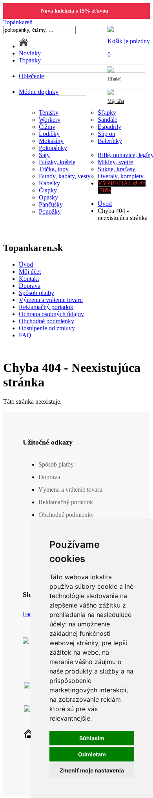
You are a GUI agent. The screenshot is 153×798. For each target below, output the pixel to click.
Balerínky (110, 140)
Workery (49, 119)
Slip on (106, 133)
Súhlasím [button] (91, 738)
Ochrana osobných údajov (51, 314)
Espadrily (109, 126)
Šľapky (107, 112)
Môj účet (30, 271)
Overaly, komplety (121, 176)
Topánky (30, 60)
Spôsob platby (36, 292)
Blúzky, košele (57, 162)
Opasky (48, 197)
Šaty (44, 155)
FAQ (25, 335)
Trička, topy (54, 169)
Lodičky (49, 133)
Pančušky (51, 204)
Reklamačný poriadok (46, 307)
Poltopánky (53, 148)
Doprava (29, 285)
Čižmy (47, 126)
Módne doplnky (38, 91)
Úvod (105, 203)
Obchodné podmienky (46, 321)
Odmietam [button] (92, 754)
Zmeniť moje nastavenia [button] (92, 770)
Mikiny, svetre (115, 162)
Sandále (107, 119)
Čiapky (48, 190)
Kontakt (29, 278)
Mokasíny (51, 140)
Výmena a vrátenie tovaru (51, 300)
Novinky (30, 53)
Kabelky (49, 183)
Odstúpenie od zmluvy (47, 328)
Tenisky (48, 112)
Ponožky (50, 211)
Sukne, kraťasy (116, 169)
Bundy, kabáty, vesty (65, 176)
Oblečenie (31, 76)
